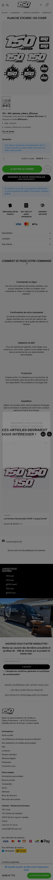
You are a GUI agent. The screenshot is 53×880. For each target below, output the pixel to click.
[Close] (50, 412)
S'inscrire (26, 451)
